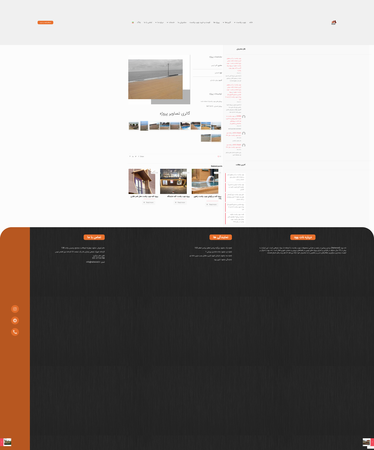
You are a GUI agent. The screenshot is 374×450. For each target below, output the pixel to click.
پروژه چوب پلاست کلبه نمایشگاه (178, 196)
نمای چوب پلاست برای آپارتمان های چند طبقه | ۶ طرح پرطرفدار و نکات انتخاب (235, 197)
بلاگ (139, 22)
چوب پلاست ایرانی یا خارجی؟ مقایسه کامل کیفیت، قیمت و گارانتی (236, 187)
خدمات (171, 22)
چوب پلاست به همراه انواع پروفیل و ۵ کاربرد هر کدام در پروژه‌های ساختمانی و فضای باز (233, 120)
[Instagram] (15, 309)
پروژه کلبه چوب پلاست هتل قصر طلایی (144, 196)
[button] (302, 237)
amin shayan (237, 133)
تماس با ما (148, 22)
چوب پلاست (241, 22)
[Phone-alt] (15, 332)
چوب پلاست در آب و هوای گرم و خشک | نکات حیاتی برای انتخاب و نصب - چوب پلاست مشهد (234, 62)
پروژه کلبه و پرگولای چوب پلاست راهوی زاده (207, 197)
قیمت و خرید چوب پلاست (200, 22)
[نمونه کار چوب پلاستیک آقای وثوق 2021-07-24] (368, 442)
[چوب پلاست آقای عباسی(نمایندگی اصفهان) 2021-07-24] (5, 442)
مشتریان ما (182, 22)
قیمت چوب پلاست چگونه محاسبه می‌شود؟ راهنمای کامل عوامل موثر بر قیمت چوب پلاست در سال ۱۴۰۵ (236, 218)
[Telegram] (15, 320)
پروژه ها (216, 22)
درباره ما (160, 22)
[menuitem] (133, 22)
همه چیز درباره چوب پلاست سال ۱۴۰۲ (233, 134)
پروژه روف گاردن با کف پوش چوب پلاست (234, 68)
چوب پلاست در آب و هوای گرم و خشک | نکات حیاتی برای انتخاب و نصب (235, 177)
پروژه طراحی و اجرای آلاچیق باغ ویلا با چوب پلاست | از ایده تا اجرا (233, 96)
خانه (251, 22)
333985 (238, 116)
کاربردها (228, 22)
